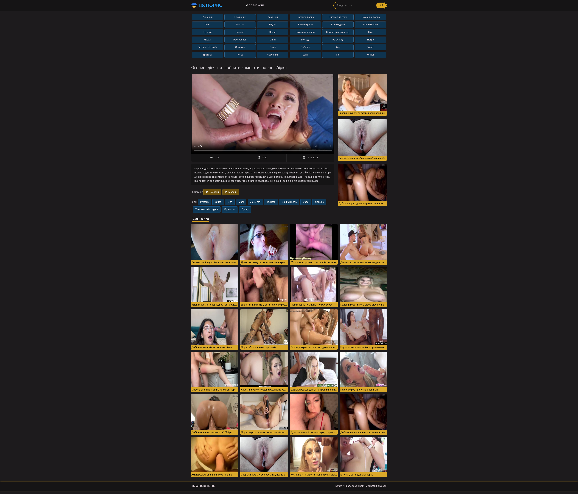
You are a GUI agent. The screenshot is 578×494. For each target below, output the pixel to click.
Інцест (240, 32)
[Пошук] (381, 5)
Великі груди (305, 24)
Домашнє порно (370, 17)
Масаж (207, 39)
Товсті (370, 47)
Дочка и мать (289, 202)
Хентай (370, 54)
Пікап (273, 47)
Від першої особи (207, 47)
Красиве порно (305, 17)
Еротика (207, 54)
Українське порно (203, 486)
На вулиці (337, 39)
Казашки (273, 17)
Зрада (272, 32)
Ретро (240, 54)
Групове (207, 32)
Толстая (271, 202)
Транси (305, 54)
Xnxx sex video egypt (206, 209)
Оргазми (240, 47)
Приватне (229, 209)
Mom (241, 202)
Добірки (305, 47)
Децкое (319, 202)
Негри (370, 39)
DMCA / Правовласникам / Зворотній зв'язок (360, 486)
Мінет (272, 39)
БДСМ (272, 24)
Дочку (245, 209)
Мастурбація (240, 39)
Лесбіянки (272, 54)
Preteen (204, 202)
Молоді (305, 39)
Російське (240, 17)
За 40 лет (255, 202)
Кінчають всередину (338, 32)
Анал (207, 24)
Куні (370, 32)
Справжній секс (338, 17)
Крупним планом (305, 32)
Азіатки (240, 24)
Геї (338, 54)
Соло (306, 202)
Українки (207, 17)
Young (218, 202)
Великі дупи (338, 24)
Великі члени (370, 24)
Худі (338, 47)
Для (230, 202)
